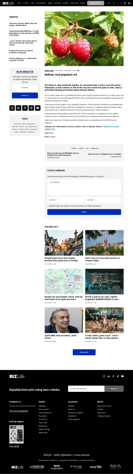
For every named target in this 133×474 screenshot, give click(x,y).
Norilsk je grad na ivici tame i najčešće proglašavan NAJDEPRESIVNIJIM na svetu (101, 298)
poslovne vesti (23, 129)
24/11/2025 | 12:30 (50, 264)
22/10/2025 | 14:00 (90, 303)
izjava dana (32, 126)
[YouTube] (38, 108)
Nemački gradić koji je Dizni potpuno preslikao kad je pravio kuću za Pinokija (61, 259)
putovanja (33, 129)
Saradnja (71, 406)
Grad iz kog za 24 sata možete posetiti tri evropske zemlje (102, 259)
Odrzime (14, 129)
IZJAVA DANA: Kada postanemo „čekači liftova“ (61, 336)
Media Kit (71, 409)
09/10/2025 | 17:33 (90, 341)
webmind (31, 132)
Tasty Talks (43, 423)
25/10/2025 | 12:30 (50, 303)
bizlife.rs (76, 460)
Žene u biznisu (44, 409)
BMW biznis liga (44, 429)
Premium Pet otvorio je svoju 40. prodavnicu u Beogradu (21, 51)
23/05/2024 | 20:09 (70, 70)
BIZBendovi (43, 426)
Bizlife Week (43, 433)
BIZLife (61, 70)
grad (81, 148)
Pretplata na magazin (75, 413)
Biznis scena (49, 70)
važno (16, 132)
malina (74, 148)
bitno (24, 124)
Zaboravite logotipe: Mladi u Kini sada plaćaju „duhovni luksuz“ (23, 24)
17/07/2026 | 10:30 (90, 264)
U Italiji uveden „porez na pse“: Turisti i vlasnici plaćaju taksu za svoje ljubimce (102, 336)
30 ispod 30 (17, 124)
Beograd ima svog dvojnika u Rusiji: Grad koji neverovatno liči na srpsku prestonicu (64, 298)
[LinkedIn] (18, 108)
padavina (94, 148)
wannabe (23, 132)
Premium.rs (53, 460)
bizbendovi (31, 124)
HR (26, 126)
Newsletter (72, 416)
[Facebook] (25, 108)
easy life (15, 126)
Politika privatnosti (104, 416)
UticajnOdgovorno (45, 413)
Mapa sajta (101, 413)
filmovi (22, 126)
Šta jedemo (43, 416)
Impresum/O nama (104, 406)
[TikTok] (31, 108)
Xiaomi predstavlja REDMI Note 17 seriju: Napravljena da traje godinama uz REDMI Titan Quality (24, 33)
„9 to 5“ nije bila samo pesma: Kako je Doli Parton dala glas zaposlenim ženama (23, 43)
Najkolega (42, 406)
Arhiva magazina (74, 419)
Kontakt (100, 409)
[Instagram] (12, 108)
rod (87, 148)
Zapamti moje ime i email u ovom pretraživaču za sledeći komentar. (75, 206)
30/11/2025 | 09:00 (50, 341)
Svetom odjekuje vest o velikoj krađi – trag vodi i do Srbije (23, 59)
